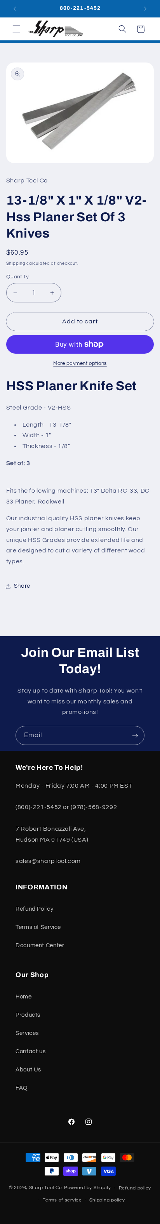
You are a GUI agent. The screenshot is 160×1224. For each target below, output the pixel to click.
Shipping (16, 263)
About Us (28, 1070)
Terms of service (62, 1200)
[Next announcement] (145, 8)
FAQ (22, 1088)
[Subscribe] (135, 735)
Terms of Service (38, 927)
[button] (16, 29)
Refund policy (135, 1188)
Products (28, 1015)
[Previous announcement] (14, 8)
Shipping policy (107, 1200)
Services (27, 1033)
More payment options (80, 363)
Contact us (30, 1051)
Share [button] (22, 586)
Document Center (40, 945)
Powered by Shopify (87, 1188)
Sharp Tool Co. (46, 1188)
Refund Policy (34, 909)
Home (24, 997)
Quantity (17, 277)
